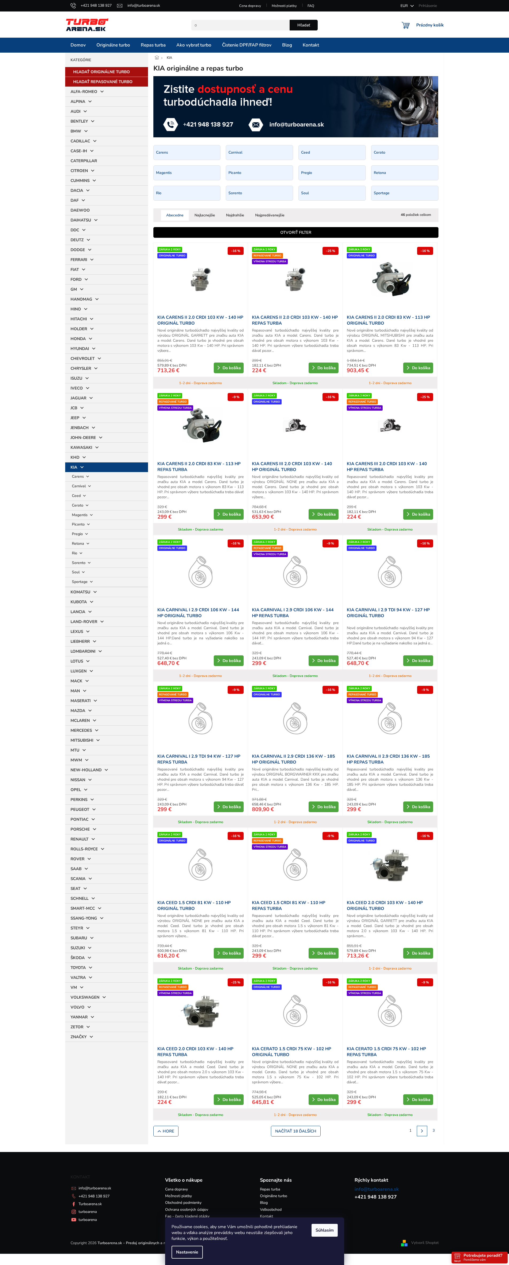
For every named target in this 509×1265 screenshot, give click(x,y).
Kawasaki (81, 447)
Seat (75, 888)
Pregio (78, 533)
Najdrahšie (235, 215)
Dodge (78, 249)
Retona (78, 543)
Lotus (77, 661)
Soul (76, 572)
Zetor (77, 1027)
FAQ (311, 5)
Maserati (81, 700)
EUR (405, 5)
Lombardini (83, 651)
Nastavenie (187, 1252)
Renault (79, 839)
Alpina (78, 101)
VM (74, 987)
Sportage (80, 581)
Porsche (80, 829)
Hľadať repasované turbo (103, 81)
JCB (74, 408)
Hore (168, 1131)
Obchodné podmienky (183, 1202)
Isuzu (76, 378)
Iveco (77, 388)
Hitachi (79, 319)
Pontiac (79, 819)
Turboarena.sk (90, 1203)
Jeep (75, 418)
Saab (76, 868)
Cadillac (80, 141)
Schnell (79, 898)
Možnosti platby (284, 5)
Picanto (79, 524)
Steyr (77, 928)
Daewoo (80, 210)
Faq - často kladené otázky (187, 1216)
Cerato (78, 505)
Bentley (79, 121)
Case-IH (79, 151)
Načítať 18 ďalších (295, 1131)
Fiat (75, 269)
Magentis (80, 514)
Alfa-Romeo (84, 91)
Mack (76, 681)
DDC (75, 230)
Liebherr (80, 641)
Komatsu (80, 592)
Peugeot (80, 809)
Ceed (77, 495)
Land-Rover (84, 621)
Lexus (77, 631)
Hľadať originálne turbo (101, 72)
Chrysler (81, 368)
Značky (79, 1037)
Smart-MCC (83, 908)
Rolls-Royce (84, 849)
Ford (76, 279)
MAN (75, 691)
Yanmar (79, 1017)
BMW (76, 131)
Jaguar (78, 398)
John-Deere (83, 437)
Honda (78, 338)
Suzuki (78, 948)
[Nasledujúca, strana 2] (422, 1131)
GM (74, 289)
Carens (78, 476)
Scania (78, 878)
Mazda (78, 710)
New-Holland (86, 770)
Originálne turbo (273, 1195)
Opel (76, 789)
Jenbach (80, 427)
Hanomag (81, 299)
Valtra (78, 977)
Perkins (79, 799)
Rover (77, 859)
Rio (75, 553)
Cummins (80, 180)
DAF (75, 200)
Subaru (79, 938)
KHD (75, 457)
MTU (75, 750)
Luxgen (79, 671)
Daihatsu (81, 220)
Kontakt (266, 1216)
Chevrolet (83, 358)
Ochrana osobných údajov (186, 1209)
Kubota (79, 602)
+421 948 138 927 (94, 1196)
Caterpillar (84, 161)
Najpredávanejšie (270, 215)
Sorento (79, 562)
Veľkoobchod (271, 1209)
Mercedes (81, 730)
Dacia (77, 190)
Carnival (79, 486)
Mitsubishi (82, 740)
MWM (76, 760)
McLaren (80, 720)
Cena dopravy (250, 5)
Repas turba (270, 1189)
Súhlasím (325, 1230)
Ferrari (79, 259)
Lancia (78, 611)
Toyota (78, 967)
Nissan (78, 780)
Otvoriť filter (295, 232)
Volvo (77, 1007)
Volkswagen (85, 997)
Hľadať (303, 25)
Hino (76, 309)
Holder (79, 329)
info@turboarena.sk (95, 1188)
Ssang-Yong (84, 918)
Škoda (78, 957)
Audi (75, 111)
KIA (74, 467)
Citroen (79, 170)
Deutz (77, 240)
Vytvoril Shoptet (425, 1242)
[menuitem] (78, 45)
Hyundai (80, 348)
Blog (264, 1202)
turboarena (88, 1211)
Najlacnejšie (205, 215)
